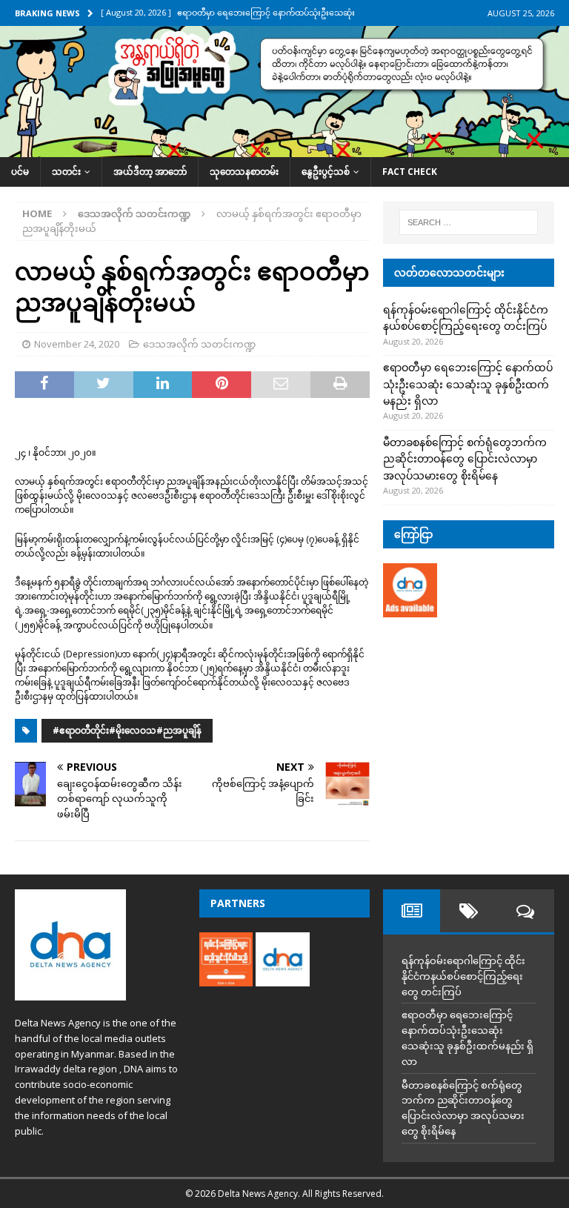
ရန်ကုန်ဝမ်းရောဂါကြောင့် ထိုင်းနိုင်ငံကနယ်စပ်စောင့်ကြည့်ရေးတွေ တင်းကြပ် (463, 976)
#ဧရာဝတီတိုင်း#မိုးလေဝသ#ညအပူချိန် (127, 730)
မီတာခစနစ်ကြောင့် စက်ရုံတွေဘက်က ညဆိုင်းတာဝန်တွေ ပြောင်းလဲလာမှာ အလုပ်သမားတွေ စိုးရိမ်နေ (465, 458)
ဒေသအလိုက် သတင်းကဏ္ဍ (199, 344)
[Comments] (525, 910)
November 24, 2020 (76, 344)
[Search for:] (468, 222)
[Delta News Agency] (284, 149)
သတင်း (66, 171)
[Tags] (468, 910)
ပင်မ (20, 171)
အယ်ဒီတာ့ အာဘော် (150, 171)
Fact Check (409, 171)
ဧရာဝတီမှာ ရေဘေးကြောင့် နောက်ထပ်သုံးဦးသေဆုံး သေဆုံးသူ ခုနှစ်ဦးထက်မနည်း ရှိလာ (468, 384)
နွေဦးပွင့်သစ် (326, 171)
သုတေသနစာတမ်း (244, 171)
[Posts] (411, 910)
